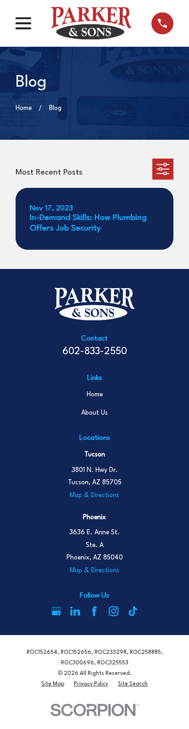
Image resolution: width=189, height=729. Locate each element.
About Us (94, 413)
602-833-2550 (94, 351)
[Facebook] (94, 611)
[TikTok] (133, 611)
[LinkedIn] (75, 611)
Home (95, 394)
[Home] (91, 23)
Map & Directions (94, 495)
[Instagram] (113, 611)
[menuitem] (52, 684)
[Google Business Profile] (56, 611)
